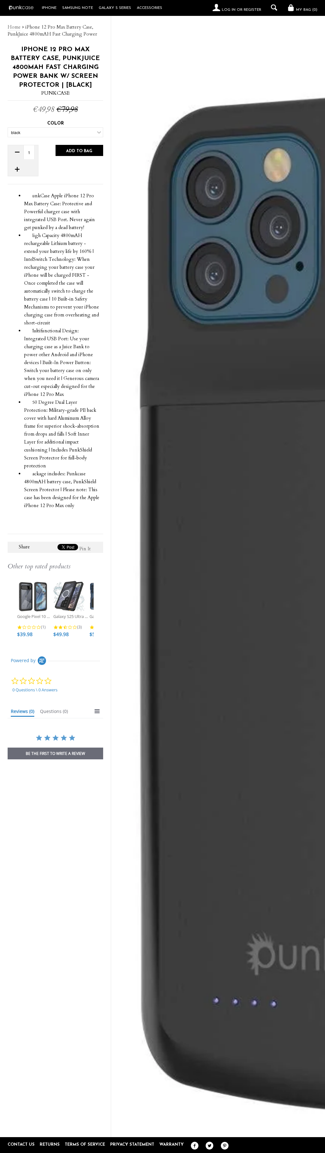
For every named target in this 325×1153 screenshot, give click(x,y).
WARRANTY (171, 1145)
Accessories (149, 8)
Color (55, 123)
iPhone (49, 8)
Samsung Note (77, 8)
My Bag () (306, 10)
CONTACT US (21, 1145)
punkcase (55, 93)
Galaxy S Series (115, 8)
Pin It (85, 549)
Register (252, 10)
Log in (228, 10)
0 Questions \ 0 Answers (34, 690)
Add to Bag (79, 151)
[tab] (22, 713)
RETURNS (50, 1145)
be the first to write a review (55, 753)
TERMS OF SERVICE (85, 1145)
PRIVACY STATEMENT (132, 1145)
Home (14, 27)
